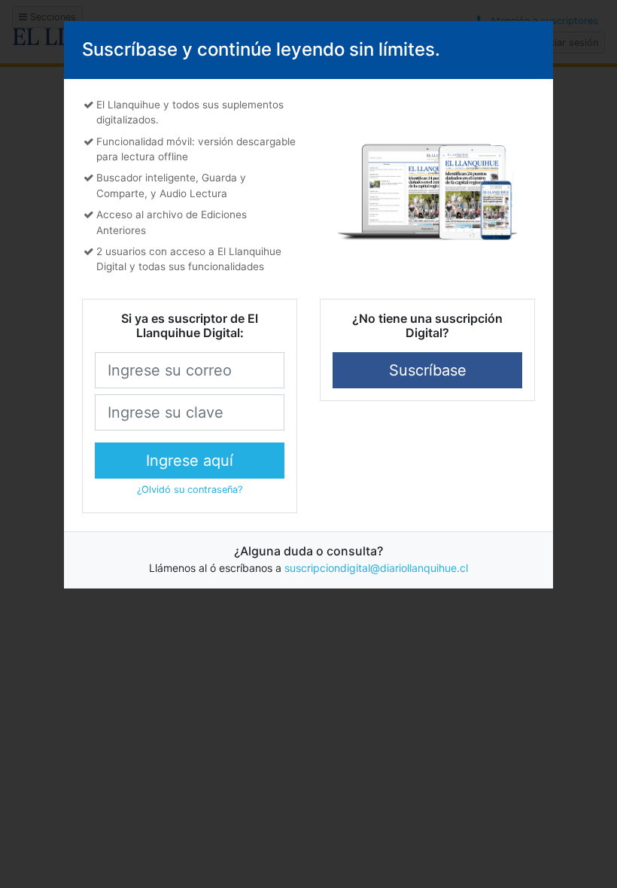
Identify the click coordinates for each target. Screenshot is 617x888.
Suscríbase (428, 370)
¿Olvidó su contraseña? (189, 489)
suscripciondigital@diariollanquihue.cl (376, 567)
